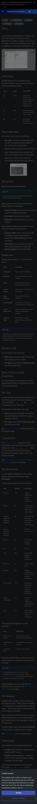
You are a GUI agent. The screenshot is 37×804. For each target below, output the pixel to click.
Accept (18, 793)
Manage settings (18, 798)
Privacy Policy (28, 788)
